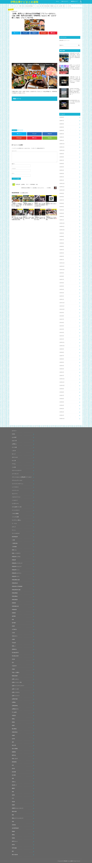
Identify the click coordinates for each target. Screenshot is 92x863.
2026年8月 (62, 117)
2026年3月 (62, 133)
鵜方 (13, 851)
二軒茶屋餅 (14, 546)
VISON (13, 434)
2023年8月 (62, 236)
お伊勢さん (14, 443)
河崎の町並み (15, 732)
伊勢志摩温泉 (15, 592)
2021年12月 (62, 302)
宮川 (13, 662)
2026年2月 (62, 137)
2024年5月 (62, 206)
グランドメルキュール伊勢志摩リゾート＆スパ (22, 477)
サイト (13, 173)
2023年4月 (62, 249)
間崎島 (13, 831)
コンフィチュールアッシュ (17, 483)
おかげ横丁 (14, 437)
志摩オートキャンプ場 (16, 682)
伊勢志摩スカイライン (16, 573)
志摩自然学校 (15, 705)
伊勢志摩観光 (15, 596)
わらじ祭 (14, 460)
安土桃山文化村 (15, 655)
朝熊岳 (13, 722)
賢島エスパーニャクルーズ (17, 818)
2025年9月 (62, 153)
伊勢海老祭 (14, 609)
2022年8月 (62, 276)
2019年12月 (62, 378)
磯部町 (13, 788)
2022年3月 (62, 292)
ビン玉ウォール (15, 503)
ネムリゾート (15, 493)
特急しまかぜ (15, 758)
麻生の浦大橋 (15, 854)
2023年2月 (62, 256)
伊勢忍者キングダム (16, 556)
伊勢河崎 (14, 602)
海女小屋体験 (15, 748)
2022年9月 (62, 272)
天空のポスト (15, 636)
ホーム (57, 1)
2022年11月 (62, 266)
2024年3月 (62, 213)
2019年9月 (62, 388)
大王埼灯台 (14, 629)
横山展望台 (14, 728)
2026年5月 (62, 127)
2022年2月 (62, 296)
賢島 (13, 814)
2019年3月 (62, 408)
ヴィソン (14, 530)
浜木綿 (13, 738)
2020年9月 (62, 349)
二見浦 (13, 540)
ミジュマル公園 (15, 516)
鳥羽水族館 (14, 847)
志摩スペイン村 (15, 689)
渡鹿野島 (14, 751)
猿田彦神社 (14, 761)
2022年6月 (62, 282)
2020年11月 (62, 342)
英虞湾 (13, 804)
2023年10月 (62, 229)
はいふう (14, 453)
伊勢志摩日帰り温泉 (16, 589)
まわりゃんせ (15, 457)
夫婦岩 (13, 639)
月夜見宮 (14, 715)
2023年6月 (62, 243)
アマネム (14, 463)
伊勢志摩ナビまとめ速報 (24, 1)
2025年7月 (62, 160)
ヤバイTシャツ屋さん (16, 520)
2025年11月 (62, 147)
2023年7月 (62, 239)
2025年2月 (62, 176)
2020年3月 (62, 368)
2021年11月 (62, 306)
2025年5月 (62, 166)
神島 (13, 791)
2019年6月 (62, 398)
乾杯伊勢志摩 (15, 536)
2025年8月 (62, 156)
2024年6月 (62, 203)
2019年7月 (62, 395)
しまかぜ (14, 450)
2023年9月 (62, 233)
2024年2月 (62, 216)
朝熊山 (13, 718)
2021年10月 (62, 309)
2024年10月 (62, 190)
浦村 (13, 742)
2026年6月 (62, 123)
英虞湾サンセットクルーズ (17, 808)
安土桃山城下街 (15, 652)
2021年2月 (62, 335)
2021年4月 (62, 329)
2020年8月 (62, 352)
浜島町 (13, 735)
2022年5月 (62, 286)
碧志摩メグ (14, 785)
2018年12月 (62, 418)
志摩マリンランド (15, 695)
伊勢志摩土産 (15, 583)
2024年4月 (62, 209)
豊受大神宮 (14, 811)
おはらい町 (15, 130)
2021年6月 (62, 322)
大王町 (13, 632)
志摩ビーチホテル (15, 692)
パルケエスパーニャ (16, 496)
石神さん (14, 781)
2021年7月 (62, 319)
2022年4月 (62, 289)
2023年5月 (62, 246)
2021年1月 (62, 339)
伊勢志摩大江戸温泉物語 (17, 586)
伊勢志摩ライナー (15, 576)
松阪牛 (13, 725)
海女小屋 (14, 745)
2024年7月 (62, 200)
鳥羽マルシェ (15, 841)
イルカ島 (14, 467)
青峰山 (13, 834)
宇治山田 (14, 642)
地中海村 (14, 622)
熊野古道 (14, 755)
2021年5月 (62, 325)
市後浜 (13, 669)
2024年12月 (62, 183)
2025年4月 (62, 170)
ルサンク (14, 526)
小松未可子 (14, 665)
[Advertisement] (34, 47)
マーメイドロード (15, 510)
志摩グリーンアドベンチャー (18, 685)
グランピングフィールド (17, 480)
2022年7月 (62, 279)
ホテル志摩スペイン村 (16, 506)
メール (13, 168)
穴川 (13, 798)
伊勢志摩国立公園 (15, 579)
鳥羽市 (13, 844)
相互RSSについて (74, 1)
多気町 (13, 626)
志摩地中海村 (15, 698)
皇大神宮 (14, 775)
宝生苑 (13, 659)
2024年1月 (62, 219)
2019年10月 (62, 385)
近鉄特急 (14, 824)
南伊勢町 (14, 616)
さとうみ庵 (14, 447)
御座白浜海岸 (15, 675)
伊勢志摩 (14, 559)
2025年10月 (62, 150)
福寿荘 (13, 795)
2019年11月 (62, 382)
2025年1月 (62, 180)
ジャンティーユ (15, 490)
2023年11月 (62, 226)
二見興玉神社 (15, 543)
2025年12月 (62, 143)
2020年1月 (62, 375)
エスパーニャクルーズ (16, 470)
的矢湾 (13, 768)
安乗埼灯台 (14, 649)
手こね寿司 (14, 712)
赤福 (13, 821)
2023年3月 (62, 253)
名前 (13, 163)
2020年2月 (62, 372)
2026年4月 (62, 130)
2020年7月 (62, 355)
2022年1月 (62, 299)
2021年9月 (62, 312)
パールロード (15, 500)
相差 (13, 778)
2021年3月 (62, 332)
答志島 (13, 801)
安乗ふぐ (14, 645)
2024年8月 (62, 196)
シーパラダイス (15, 487)
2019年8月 (62, 392)
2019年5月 (62, 402)
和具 (13, 619)
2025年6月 (62, 163)
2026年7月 (62, 120)
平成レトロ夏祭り (15, 672)
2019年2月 (62, 411)
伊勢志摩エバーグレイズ (17, 563)
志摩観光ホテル (15, 708)
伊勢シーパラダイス (16, 553)
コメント (14, 150)
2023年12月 (62, 223)
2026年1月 (62, 140)
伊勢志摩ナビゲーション (64, 40)
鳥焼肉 (13, 838)
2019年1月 (62, 415)
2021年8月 (62, 315)
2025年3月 (62, 173)
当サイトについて (65, 1)
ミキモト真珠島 (15, 513)
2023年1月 (62, 259)
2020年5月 (62, 362)
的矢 (13, 765)
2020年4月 (62, 365)
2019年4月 (62, 405)
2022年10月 (62, 269)
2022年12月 (62, 262)
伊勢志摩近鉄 (15, 599)
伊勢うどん (14, 549)
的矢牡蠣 (14, 771)
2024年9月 (62, 193)
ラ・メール (14, 523)
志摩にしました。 (15, 679)
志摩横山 (14, 702)
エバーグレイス (15, 473)
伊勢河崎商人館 (15, 606)
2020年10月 (62, 345)
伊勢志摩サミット (15, 569)
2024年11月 (62, 186)
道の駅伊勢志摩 (15, 828)
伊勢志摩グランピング (16, 566)
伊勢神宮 (14, 612)
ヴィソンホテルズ (15, 533)
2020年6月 (62, 358)
